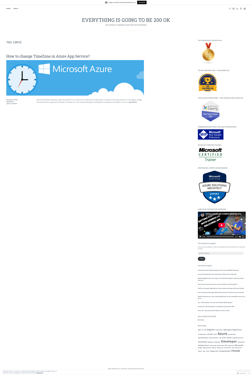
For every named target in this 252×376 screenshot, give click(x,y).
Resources (220, 347)
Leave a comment (11, 103)
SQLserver (238, 347)
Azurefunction (213, 338)
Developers (241, 342)
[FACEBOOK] (233, 8)
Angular (210, 330)
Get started (142, 2)
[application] (222, 225)
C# (220, 338)
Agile (199, 330)
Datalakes (217, 342)
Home (8, 8)
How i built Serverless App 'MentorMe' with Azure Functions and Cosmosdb (221, 292)
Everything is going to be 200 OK (126, 20)
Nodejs (200, 347)
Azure (222, 334)
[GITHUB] (230, 8)
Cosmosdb (202, 342)
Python (214, 347)
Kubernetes (220, 345)
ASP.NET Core (212, 334)
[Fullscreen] (243, 237)
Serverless (227, 347)
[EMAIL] (245, 8)
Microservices (229, 345)
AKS (205, 330)
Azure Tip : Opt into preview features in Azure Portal (214, 310)
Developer (229, 341)
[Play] (200, 237)
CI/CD (224, 338)
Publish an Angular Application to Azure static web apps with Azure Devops (221, 288)
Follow (201, 258)
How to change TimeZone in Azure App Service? (48, 56)
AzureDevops (232, 334)
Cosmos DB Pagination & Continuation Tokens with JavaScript (217, 274)
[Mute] (240, 237)
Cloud (229, 338)
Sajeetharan (10, 101)
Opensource (207, 348)
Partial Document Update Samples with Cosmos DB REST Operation (218, 270)
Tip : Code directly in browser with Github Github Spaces (215, 302)
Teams (200, 351)
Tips (204, 351)
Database (210, 342)
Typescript (214, 351)
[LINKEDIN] (237, 8)
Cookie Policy (39, 373)
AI (202, 330)
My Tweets (201, 320)
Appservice (236, 330)
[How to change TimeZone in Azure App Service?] (75, 95)
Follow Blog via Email (207, 243)
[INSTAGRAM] (241, 8)
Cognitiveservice (237, 338)
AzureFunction (203, 338)
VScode (235, 350)
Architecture (202, 334)
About (16, 8)
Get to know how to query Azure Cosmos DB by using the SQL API (217, 284)
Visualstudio (225, 351)
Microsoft (239, 345)
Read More (133, 102)
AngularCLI (219, 330)
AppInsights (227, 330)
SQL (233, 347)
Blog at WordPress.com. (114, 368)
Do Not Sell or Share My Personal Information (132, 368)
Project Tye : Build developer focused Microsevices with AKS (216, 306)
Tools (207, 351)
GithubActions (203, 345)
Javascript (212, 345)
